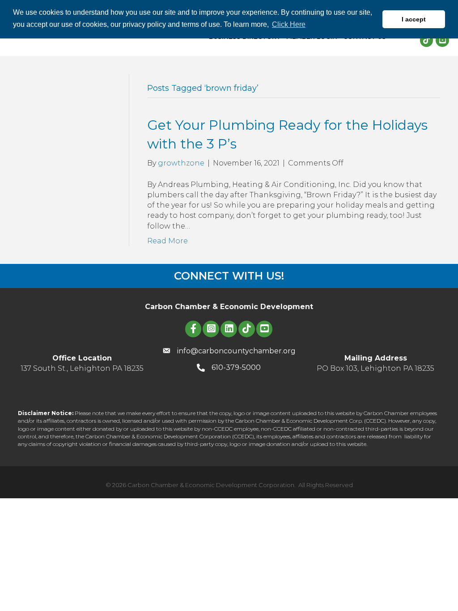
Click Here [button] (288, 24)
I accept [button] (414, 19)
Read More (167, 241)
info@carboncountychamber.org (236, 351)
